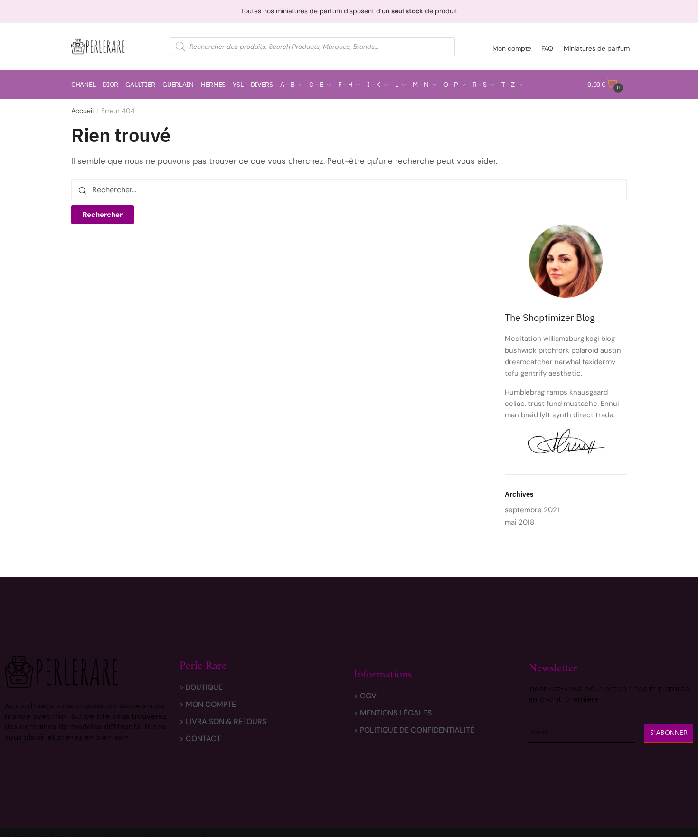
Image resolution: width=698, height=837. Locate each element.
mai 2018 (519, 522)
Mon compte (511, 48)
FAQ (547, 48)
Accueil (82, 110)
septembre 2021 (532, 510)
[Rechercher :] (349, 190)
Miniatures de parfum (597, 48)
